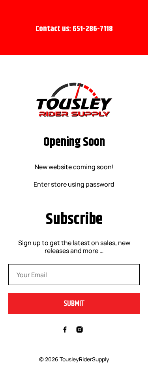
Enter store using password (74, 184)
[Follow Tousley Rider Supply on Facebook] (65, 330)
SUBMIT (74, 303)
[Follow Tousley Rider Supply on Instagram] (79, 330)
